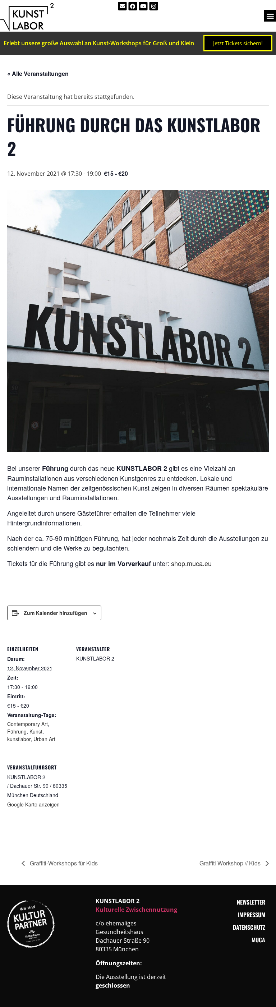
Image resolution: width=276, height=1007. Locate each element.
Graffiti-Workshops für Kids (63, 863)
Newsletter (251, 902)
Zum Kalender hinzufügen (55, 612)
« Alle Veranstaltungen (38, 73)
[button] (270, 16)
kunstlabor (19, 738)
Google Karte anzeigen (33, 804)
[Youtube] (143, 6)
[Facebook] (133, 6)
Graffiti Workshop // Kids (230, 863)
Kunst (35, 731)
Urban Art (44, 738)
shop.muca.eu (191, 563)
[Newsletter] (122, 6)
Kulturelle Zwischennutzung (136, 910)
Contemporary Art (27, 723)
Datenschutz (249, 927)
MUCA (258, 939)
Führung (17, 731)
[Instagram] (154, 6)
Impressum (251, 914)
